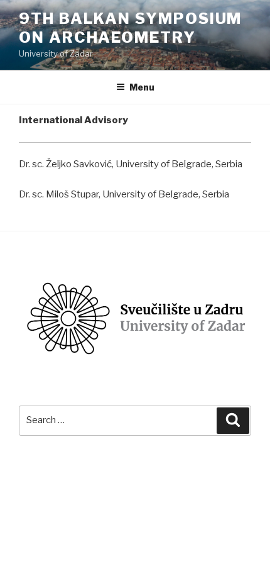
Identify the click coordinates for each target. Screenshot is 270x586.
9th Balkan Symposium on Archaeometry (130, 28)
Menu (141, 87)
